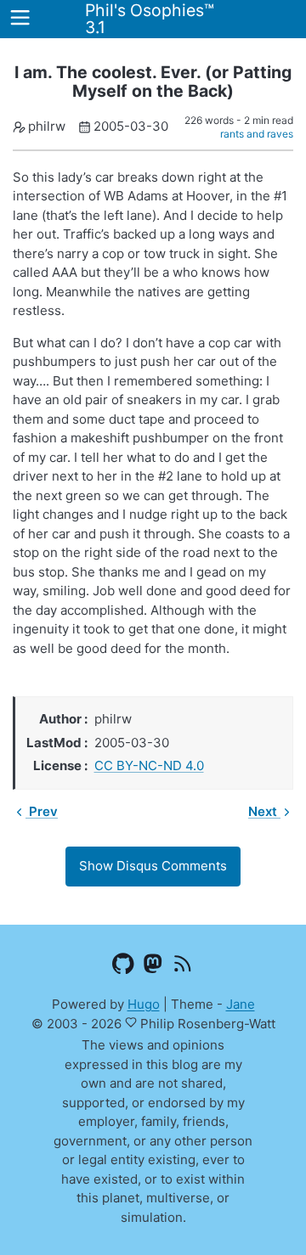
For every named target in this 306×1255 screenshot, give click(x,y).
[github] (123, 966)
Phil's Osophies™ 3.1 (149, 18)
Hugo (144, 1004)
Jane (240, 1004)
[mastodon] (153, 966)
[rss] (183, 966)
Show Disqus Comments (153, 866)
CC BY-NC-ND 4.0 (149, 765)
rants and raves (256, 133)
